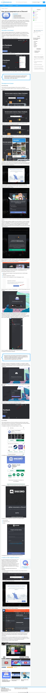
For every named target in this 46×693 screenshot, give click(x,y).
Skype (36, 15)
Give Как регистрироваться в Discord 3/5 (15, 667)
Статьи (17, 5)
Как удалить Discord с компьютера (25, 567)
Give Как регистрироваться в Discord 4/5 (16, 667)
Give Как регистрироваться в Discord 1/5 (14, 667)
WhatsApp (36, 11)
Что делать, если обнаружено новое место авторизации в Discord (6, 680)
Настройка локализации (17, 15)
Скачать (3, 5)
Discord (36, 18)
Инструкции (10, 5)
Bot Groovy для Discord (38, 64)
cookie (25, 692)
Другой (35, 46)
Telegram (36, 14)
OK (27, 692)
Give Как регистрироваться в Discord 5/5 (17, 667)
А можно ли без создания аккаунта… (19, 17)
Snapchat (36, 17)
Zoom (36, 20)
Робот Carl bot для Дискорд (38, 66)
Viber (35, 12)
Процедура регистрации (17, 16)
